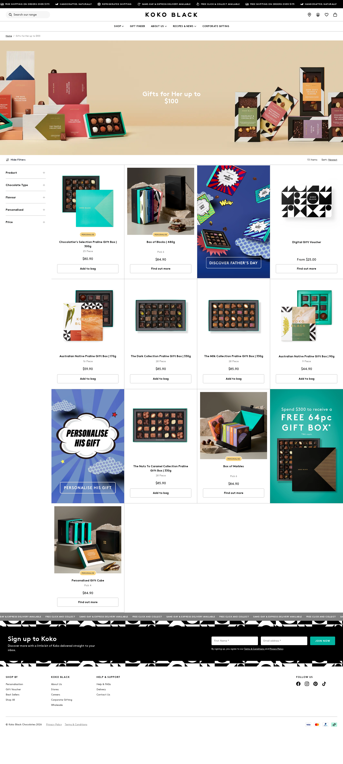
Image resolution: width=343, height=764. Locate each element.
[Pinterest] (315, 684)
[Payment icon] (308, 724)
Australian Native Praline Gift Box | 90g (306, 356)
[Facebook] (298, 684)
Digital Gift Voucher (306, 242)
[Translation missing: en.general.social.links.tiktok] (324, 684)
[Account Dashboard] (318, 15)
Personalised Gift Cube (88, 580)
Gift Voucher (13, 689)
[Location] (309, 15)
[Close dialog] (136, 697)
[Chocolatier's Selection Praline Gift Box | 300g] (87, 201)
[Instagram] (307, 684)
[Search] (10, 14)
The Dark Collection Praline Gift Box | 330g (161, 356)
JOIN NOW (322, 640)
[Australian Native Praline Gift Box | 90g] (306, 315)
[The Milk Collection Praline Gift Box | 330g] (233, 315)
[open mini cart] (335, 15)
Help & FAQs (103, 684)
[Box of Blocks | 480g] (160, 201)
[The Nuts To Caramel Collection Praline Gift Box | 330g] (160, 425)
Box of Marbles (233, 466)
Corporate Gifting (215, 26)
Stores (55, 689)
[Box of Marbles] (233, 425)
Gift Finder (137, 26)
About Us (157, 26)
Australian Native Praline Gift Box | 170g (87, 356)
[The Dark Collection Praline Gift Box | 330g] (160, 315)
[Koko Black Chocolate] (171, 14)
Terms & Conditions (254, 649)
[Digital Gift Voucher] (306, 201)
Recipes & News (183, 26)
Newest (332, 159)
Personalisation (14, 684)
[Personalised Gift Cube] (87, 539)
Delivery (101, 689)
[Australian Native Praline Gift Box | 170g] (87, 315)
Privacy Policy (276, 649)
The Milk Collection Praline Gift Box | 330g (233, 356)
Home (9, 36)
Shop (117, 26)
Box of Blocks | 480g (161, 242)
